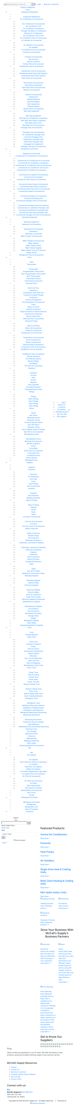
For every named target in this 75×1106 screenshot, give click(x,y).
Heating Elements (33, 99)
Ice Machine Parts (33, 455)
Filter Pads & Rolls (33, 786)
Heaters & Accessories (31, 90)
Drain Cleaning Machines (33, 696)
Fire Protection (33, 538)
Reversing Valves (33, 418)
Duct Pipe (33, 479)
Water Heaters (33, 243)
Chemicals (33, 554)
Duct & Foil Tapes (33, 571)
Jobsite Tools (33, 677)
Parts (30, 257)
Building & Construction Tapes (33, 573)
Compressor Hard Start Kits (33, 293)
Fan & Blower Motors (33, 359)
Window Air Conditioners (33, 33)
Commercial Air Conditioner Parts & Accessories (33, 165)
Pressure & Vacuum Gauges (33, 722)
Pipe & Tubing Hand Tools (33, 694)
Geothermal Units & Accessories (31, 66)
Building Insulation (33, 498)
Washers (33, 382)
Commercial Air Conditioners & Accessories (31, 156)
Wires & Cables (33, 592)
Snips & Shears (33, 653)
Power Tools (31, 668)
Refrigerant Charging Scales (33, 708)
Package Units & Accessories (31, 128)
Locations (61, 407)
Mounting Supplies (31, 576)
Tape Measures (33, 724)
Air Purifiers (33, 764)
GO (29, 823)
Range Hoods (32, 253)
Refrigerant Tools (31, 698)
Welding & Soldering (31, 741)
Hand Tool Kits (33, 661)
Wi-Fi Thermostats (33, 276)
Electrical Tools (31, 729)
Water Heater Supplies (33, 248)
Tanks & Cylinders (31, 809)
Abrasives (31, 736)
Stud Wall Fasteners (33, 387)
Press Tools (33, 691)
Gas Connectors (33, 611)
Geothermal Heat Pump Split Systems (33, 73)
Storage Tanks (33, 616)
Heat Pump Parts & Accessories (33, 87)
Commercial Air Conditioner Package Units (33, 208)
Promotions (61, 409)
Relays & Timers (33, 307)
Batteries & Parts (31, 734)
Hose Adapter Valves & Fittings (33, 429)
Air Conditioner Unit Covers (33, 36)
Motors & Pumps (31, 321)
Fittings (31, 392)
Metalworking (31, 738)
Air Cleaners (31, 755)
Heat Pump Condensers (33, 85)
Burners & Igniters (33, 444)
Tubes (33, 514)
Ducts (33, 481)
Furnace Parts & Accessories (33, 64)
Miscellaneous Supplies (31, 602)
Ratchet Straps (33, 536)
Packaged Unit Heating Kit (33, 144)
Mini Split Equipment (31, 111)
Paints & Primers (33, 559)
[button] (38, 4)
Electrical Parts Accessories (33, 319)
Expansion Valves (33, 420)
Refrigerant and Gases (29, 797)
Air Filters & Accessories (31, 776)
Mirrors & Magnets (33, 663)
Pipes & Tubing (31, 500)
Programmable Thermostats (33, 271)
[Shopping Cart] (69, 410)
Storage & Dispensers (33, 561)
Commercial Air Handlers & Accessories (31, 170)
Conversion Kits (33, 453)
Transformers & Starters (33, 314)
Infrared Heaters (33, 106)
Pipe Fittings (33, 403)
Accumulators (33, 609)
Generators (33, 231)
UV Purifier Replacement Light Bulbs (33, 771)
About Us (61, 405)
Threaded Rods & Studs (33, 389)
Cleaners (33, 552)
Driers (33, 446)
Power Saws (33, 679)
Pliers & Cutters (33, 649)
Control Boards (31, 458)
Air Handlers (33, 47)
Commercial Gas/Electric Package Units (33, 210)
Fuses (33, 304)
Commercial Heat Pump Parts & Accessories (33, 189)
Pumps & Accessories (33, 330)
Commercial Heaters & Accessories (32, 191)
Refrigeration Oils (31, 807)
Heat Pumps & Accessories (31, 78)
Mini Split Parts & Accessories (33, 125)
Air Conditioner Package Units (33, 135)
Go (3, 837)
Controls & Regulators (33, 300)
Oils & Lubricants (33, 557)
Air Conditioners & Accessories (31, 19)
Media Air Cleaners (33, 769)
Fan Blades (33, 363)
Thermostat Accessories (33, 281)
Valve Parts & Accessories (33, 432)
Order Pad (5, 828)
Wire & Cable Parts (33, 316)
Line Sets (33, 524)
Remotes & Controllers (33, 613)
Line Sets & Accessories (31, 517)
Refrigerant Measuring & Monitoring (33, 712)
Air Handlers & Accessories (32, 40)
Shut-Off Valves (33, 425)
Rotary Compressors (33, 342)
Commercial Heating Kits (33, 198)
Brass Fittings (33, 399)
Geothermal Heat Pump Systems (33, 76)
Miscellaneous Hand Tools (33, 665)
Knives (33, 646)
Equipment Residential (29, 12)
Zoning (31, 795)
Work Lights (31, 743)
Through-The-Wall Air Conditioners (33, 31)
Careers (14, 1067)
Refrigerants (31, 804)
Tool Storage (31, 731)
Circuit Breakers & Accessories (33, 302)
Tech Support (62, 416)
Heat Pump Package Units (33, 142)
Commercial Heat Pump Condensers (33, 186)
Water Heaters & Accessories (31, 236)
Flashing (33, 507)
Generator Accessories (33, 234)
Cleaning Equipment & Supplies (31, 625)
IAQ (29, 748)
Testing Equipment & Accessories (31, 745)
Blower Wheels (33, 361)
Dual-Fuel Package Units (33, 137)
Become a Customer (51, 4)
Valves (31, 408)
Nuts (33, 378)
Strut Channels (33, 385)
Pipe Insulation (33, 495)
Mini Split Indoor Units (33, 123)
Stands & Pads (33, 583)
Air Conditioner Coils (33, 26)
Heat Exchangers (33, 102)
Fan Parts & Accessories (33, 366)
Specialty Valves (33, 427)
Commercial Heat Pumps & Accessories (31, 179)
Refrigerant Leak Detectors (33, 710)
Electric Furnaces (33, 61)
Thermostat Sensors (33, 278)
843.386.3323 (27, 1092)
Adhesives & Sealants (33, 550)
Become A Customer (18, 1072)
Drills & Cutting (33, 675)
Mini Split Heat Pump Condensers (33, 120)
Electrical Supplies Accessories (33, 599)
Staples (33, 618)
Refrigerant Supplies (31, 620)
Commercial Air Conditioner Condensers (33, 163)
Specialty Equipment (29, 217)
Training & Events (61, 412)
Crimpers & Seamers (33, 644)
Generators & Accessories (31, 224)
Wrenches (33, 656)
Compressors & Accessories (31, 333)
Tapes (31, 564)
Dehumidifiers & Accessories (31, 790)
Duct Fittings (33, 484)
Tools (30, 628)
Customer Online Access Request (23, 1074)
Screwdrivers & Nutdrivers (33, 651)
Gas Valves (33, 415)
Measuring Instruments (31, 715)
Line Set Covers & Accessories (33, 526)
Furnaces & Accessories (31, 52)
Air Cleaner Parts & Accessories (33, 774)
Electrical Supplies (31, 585)
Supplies (29, 462)
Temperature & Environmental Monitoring (33, 727)
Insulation (31, 488)
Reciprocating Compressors (33, 345)
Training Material (31, 635)
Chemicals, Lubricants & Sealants (31, 543)
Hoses (33, 510)
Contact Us (15, 1070)
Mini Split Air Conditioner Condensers (33, 118)
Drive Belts (33, 448)
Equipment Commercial (29, 149)
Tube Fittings (33, 406)
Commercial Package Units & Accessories (31, 201)
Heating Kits (33, 97)
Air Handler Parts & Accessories (33, 50)
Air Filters (33, 783)
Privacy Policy (16, 1079)
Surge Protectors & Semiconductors (33, 311)
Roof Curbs (31, 793)
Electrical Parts (31, 283)
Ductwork (31, 470)
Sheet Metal (31, 623)
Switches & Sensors (33, 309)
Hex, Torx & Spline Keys (33, 658)
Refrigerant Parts (31, 460)
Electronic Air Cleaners (33, 767)
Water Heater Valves (33, 245)
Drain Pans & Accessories (33, 451)
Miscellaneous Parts (31, 434)
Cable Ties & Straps (33, 597)
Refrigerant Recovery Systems (33, 705)
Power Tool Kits (33, 682)
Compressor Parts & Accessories (33, 347)
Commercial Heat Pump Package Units (33, 212)
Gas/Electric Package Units (33, 139)
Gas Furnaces (33, 59)
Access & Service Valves (33, 422)
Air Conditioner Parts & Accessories (33, 38)
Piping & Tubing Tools (32, 684)
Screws (33, 380)
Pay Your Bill (61, 414)
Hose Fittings (33, 401)
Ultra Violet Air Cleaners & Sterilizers (33, 762)
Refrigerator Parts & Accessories (31, 255)
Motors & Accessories (33, 328)
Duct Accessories (33, 486)
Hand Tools (31, 637)
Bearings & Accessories (33, 441)
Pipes (33, 512)
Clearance (29, 811)
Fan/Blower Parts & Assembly (31, 349)
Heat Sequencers (33, 104)
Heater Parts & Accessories (33, 109)
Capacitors (33, 290)
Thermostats (31, 264)
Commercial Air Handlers (33, 177)
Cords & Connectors (33, 595)
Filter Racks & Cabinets (33, 788)
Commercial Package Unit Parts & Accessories (33, 215)
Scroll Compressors (33, 340)
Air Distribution (33, 477)
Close (27, 10)
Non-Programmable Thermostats (33, 274)
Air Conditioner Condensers (33, 28)
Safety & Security (31, 528)
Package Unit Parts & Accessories (33, 146)
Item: (3, 830)
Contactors (33, 297)
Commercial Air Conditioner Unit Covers (33, 168)
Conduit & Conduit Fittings (33, 295)
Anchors (33, 375)
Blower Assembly (33, 356)
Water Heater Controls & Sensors (33, 250)
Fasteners (31, 368)
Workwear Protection (33, 540)
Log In (63, 402)
